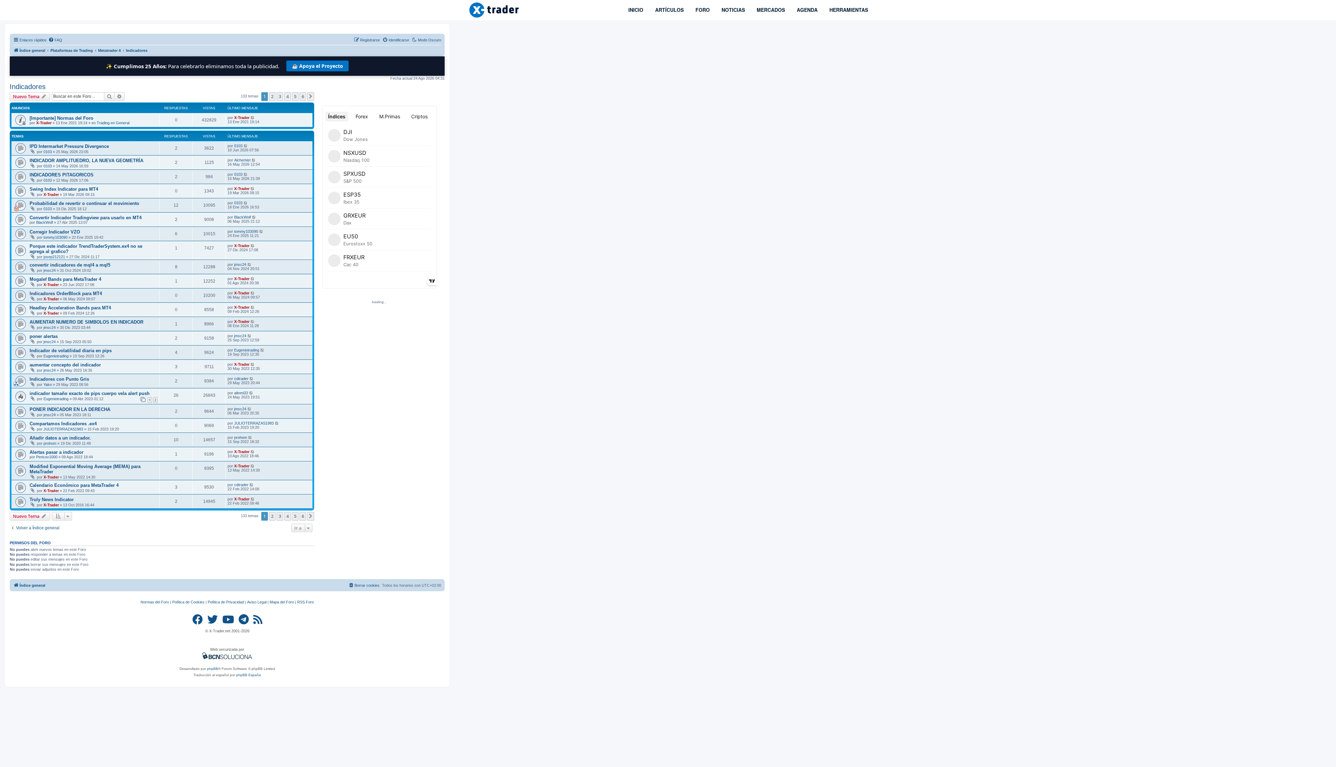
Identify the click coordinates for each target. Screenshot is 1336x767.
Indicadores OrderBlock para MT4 (66, 293)
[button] (310, 96)
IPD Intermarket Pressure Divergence (69, 146)
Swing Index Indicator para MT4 (64, 189)
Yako (47, 384)
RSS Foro (305, 602)
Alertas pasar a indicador (57, 452)
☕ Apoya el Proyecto (317, 66)
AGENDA (806, 9)
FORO (702, 9)
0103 (47, 152)
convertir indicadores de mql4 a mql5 (70, 265)
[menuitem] (55, 40)
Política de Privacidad (226, 602)
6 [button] (303, 96)
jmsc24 (49, 270)
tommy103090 (55, 237)
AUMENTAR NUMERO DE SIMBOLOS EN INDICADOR (86, 322)
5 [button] (295, 96)
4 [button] (287, 96)
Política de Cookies (188, 602)
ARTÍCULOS (669, 9)
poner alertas (44, 336)
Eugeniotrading (56, 356)
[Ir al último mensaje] (252, 118)
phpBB (212, 669)
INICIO (635, 9)
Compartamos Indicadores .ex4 (63, 423)
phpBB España (248, 675)
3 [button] (280, 96)
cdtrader (241, 379)
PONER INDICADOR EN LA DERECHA (70, 409)
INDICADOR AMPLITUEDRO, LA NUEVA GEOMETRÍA (86, 160)
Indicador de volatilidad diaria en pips (71, 350)
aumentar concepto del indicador (65, 364)
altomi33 (241, 393)
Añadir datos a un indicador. (60, 438)
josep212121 (54, 257)
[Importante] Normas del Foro (61, 118)
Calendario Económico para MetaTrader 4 (74, 485)
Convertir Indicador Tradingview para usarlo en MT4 (86, 217)
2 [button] (272, 96)
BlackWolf (44, 222)
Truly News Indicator (52, 499)
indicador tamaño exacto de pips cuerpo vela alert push (90, 393)
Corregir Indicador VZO (55, 232)
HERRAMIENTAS (848, 9)
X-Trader (43, 123)
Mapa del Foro (282, 602)
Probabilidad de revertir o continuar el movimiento (84, 203)
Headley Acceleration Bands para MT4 (70, 307)
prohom (49, 443)
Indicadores (28, 86)
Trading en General (113, 123)
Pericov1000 (46, 457)
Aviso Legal (257, 602)
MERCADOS (770, 9)
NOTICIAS (732, 9)
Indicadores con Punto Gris (59, 379)
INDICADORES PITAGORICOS (62, 174)
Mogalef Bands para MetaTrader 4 (65, 279)
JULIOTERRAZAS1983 (63, 429)
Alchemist (242, 160)
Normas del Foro (155, 602)
